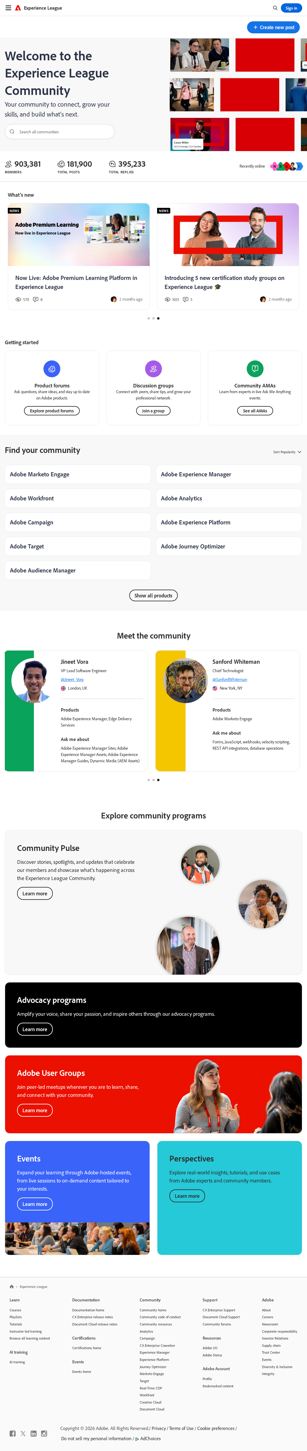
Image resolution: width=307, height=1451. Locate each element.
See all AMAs (255, 411)
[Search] (10, 131)
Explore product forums (52, 411)
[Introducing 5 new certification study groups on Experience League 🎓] (228, 256)
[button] (273, 27)
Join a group (153, 411)
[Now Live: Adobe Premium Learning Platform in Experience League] (79, 256)
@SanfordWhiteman (230, 679)
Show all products (153, 595)
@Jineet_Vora (72, 679)
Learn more (34, 893)
